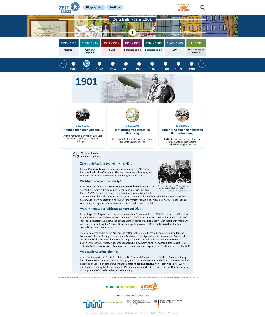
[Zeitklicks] (69, 7)
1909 (178, 69)
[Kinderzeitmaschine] (95, 18)
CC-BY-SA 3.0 (184, 191)
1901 (86, 69)
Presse (144, 313)
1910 (192, 69)
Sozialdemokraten (89, 227)
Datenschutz (132, 313)
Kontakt (104, 313)
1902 (99, 69)
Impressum (117, 313)
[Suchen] (202, 7)
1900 (73, 69)
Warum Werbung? (168, 313)
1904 (112, 69)
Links (154, 313)
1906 (139, 69)
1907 (152, 69)
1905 (126, 69)
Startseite (92, 313)
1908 (165, 69)
